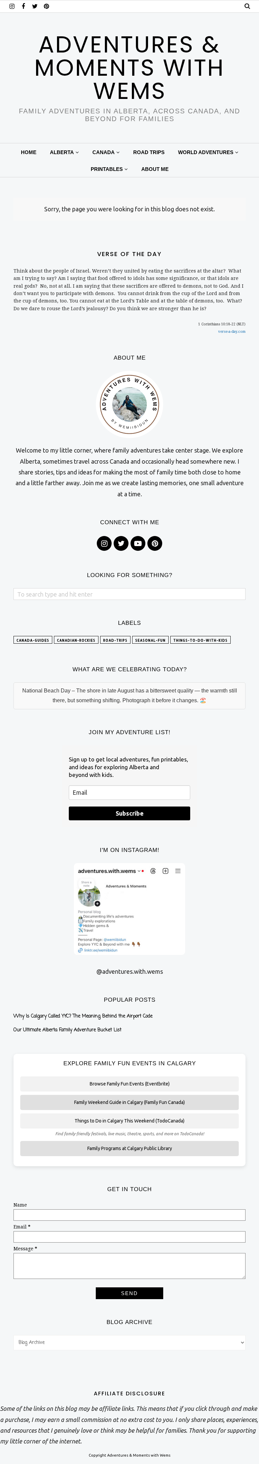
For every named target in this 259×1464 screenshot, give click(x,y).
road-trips (115, 640)
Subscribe (130, 813)
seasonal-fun (150, 640)
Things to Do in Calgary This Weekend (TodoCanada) (129, 1120)
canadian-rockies (76, 640)
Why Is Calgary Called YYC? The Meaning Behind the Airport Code (82, 1016)
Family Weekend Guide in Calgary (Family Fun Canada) (129, 1102)
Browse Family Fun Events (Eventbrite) (130, 1083)
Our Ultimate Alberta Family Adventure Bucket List (67, 1030)
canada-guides (33, 640)
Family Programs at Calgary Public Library (129, 1148)
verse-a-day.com (232, 331)
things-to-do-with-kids (200, 640)
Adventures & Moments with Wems (129, 67)
